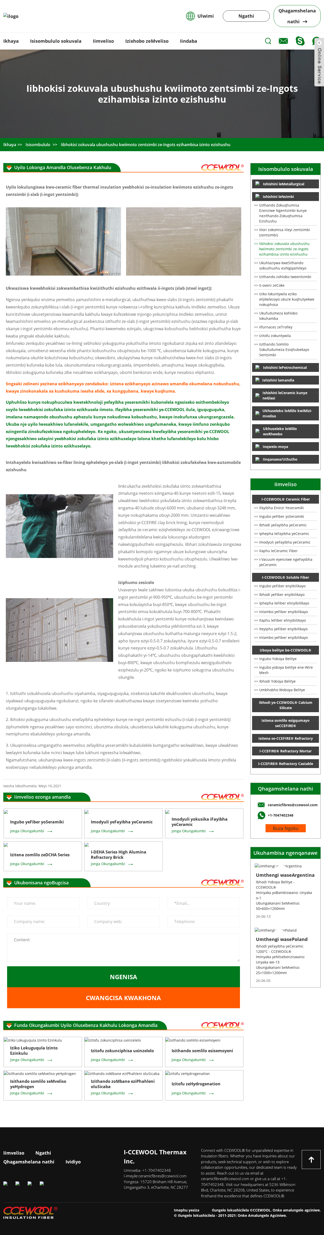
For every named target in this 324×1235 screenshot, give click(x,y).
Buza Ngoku (285, 828)
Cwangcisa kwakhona (123, 998)
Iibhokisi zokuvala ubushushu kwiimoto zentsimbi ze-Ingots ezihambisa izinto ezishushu (145, 144)
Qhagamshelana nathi (285, 788)
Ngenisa (123, 977)
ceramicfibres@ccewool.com (162, 1175)
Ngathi (246, 16)
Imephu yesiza (186, 1210)
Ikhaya (9, 144)
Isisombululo (38, 144)
